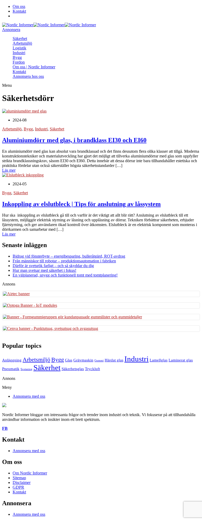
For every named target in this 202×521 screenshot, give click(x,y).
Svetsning (26, 369)
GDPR (18, 487)
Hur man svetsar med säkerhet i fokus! (44, 270)
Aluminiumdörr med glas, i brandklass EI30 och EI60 (74, 140)
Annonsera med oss (29, 396)
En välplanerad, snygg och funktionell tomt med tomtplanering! (65, 275)
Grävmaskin (83, 360)
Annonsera (11, 29)
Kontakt (19, 11)
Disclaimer (22, 482)
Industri (19, 52)
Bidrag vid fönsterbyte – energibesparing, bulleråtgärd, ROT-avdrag (69, 256)
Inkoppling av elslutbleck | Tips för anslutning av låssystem (81, 204)
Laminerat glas (181, 360)
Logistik (19, 48)
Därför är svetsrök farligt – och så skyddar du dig (53, 265)
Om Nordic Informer (30, 473)
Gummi (99, 360)
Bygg (17, 57)
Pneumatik (10, 368)
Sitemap (19, 478)
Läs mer (9, 170)
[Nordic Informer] (17, 25)
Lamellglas (159, 360)
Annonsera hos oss (28, 76)
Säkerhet (20, 38)
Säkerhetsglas (73, 368)
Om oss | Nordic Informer (34, 67)
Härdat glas (114, 360)
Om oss (19, 6)
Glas (68, 360)
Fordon (19, 62)
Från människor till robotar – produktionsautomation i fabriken (64, 261)
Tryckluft (92, 368)
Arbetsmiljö (22, 43)
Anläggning (12, 360)
